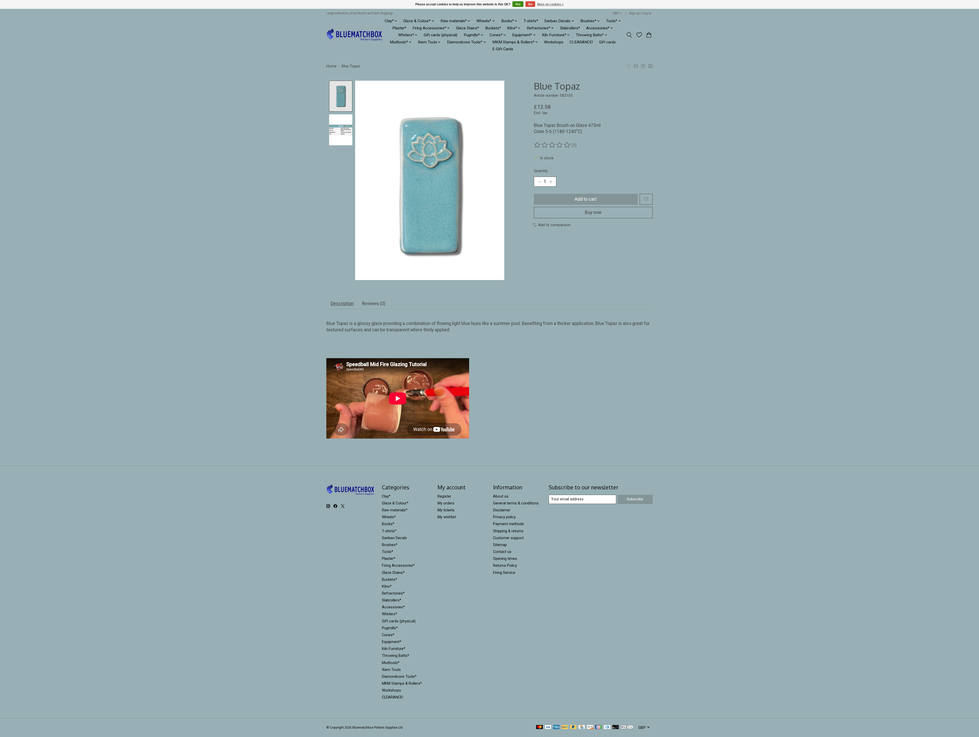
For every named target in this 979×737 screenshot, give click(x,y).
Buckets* (493, 28)
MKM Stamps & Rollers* (402, 683)
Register (444, 496)
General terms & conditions (516, 503)
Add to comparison (554, 225)
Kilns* (387, 586)
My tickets (446, 510)
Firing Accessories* (398, 565)
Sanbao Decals (394, 538)
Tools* (387, 551)
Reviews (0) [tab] (373, 303)
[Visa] (548, 727)
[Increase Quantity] (550, 181)
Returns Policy (505, 565)
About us (500, 496)
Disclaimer (501, 510)
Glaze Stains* (467, 28)
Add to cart (586, 199)
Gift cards (607, 42)
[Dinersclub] (607, 727)
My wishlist (446, 517)
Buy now (593, 212)
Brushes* (389, 544)
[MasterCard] (539, 727)
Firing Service (504, 572)
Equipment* (391, 641)
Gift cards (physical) (440, 35)
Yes (518, 4)
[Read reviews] (552, 145)
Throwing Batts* (395, 655)
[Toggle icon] (629, 35)
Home (331, 66)
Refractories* (393, 593)
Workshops (553, 42)
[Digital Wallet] (627, 727)
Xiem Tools (391, 669)
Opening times (505, 558)
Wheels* (389, 517)
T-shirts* (531, 21)
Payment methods (508, 524)
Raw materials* (394, 510)
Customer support (508, 538)
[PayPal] (565, 727)
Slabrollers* (570, 28)
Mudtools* (391, 662)
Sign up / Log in (640, 13)
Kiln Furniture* (393, 648)
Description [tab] (342, 303)
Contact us (502, 551)
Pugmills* (390, 628)
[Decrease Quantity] (539, 181)
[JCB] (598, 727)
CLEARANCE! (581, 42)
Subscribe (635, 499)
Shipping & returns (508, 531)
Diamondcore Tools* (399, 676)
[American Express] (556, 727)
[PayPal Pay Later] (573, 727)
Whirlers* (389, 614)
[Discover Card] (590, 727)
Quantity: (541, 170)
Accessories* (393, 607)
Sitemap (500, 544)
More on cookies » (550, 4)
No (530, 4)
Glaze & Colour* (395, 503)
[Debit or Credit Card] (615, 727)
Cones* (388, 635)
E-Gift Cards (502, 49)
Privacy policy (504, 517)
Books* (388, 524)
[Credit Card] (581, 727)
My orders (445, 503)
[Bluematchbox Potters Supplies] (354, 35)
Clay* (386, 496)
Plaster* (399, 28)
